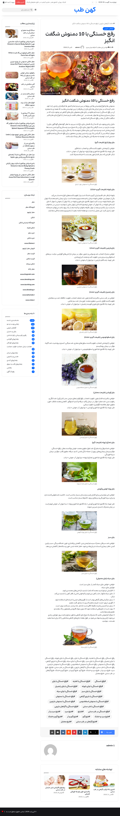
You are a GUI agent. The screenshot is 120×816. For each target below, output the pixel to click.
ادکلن (33, 217)
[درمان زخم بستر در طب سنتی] (11, 96)
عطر (33, 202)
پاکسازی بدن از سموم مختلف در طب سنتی (29, 146)
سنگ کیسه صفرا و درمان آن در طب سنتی (28, 32)
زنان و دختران (11, 331)
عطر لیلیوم (31, 212)
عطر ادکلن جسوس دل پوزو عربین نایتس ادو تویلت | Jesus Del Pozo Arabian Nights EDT (22, 64)
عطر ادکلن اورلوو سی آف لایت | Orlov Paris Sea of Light (21, 54)
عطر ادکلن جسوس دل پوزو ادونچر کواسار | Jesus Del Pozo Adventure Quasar (22, 177)
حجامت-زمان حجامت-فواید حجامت (19, 346)
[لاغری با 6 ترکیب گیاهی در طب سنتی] (104, 781)
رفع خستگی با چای (59, 681)
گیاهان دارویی (104, 24)
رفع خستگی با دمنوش (65, 696)
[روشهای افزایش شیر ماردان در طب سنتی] (54, 780)
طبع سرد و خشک (102, 716)
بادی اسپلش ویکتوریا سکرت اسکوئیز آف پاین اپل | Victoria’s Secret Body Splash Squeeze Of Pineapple (20, 125)
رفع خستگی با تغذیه (81, 681)
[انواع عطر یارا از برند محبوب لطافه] (11, 106)
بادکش (9, 368)
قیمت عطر (31, 254)
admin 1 (77, 47)
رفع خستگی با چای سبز (90, 691)
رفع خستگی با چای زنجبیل (65, 686)
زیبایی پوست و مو (13, 324)
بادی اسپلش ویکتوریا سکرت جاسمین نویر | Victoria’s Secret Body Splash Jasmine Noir (21, 44)
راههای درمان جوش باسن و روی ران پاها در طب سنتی (27, 75)
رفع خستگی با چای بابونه (92, 686)
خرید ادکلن (31, 238)
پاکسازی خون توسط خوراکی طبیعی (80, 793)
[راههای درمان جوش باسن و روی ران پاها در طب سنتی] (11, 75)
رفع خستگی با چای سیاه (66, 691)
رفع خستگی (100, 681)
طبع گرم (86, 716)
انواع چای (57, 115)
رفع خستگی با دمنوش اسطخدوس (93, 701)
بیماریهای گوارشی (13, 339)
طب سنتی (103, 298)
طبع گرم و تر (72, 716)
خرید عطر (31, 233)
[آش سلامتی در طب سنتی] (11, 87)
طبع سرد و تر (53, 711)
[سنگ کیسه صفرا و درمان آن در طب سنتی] (11, 33)
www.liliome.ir (29, 243)
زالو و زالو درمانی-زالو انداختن (16, 335)
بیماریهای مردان (12, 353)
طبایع (80, 711)
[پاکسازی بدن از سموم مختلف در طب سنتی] (11, 145)
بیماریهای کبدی (12, 360)
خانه (111, 24)
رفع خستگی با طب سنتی (92, 706)
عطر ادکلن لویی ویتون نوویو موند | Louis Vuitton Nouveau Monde (20, 135)
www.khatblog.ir (29, 290)
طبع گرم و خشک (54, 716)
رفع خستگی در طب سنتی (98, 711)
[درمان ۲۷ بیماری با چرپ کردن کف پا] (11, 116)
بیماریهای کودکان (13, 343)
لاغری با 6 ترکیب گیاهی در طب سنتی (104, 790)
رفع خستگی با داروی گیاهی (90, 696)
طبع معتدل (65, 721)
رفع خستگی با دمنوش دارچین (62, 701)
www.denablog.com (27, 279)
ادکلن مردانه (30, 264)
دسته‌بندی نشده (13, 320)
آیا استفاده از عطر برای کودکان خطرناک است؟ (41, 2)
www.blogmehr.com (27, 274)
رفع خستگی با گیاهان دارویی (65, 706)
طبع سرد (68, 711)
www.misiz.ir (30, 300)
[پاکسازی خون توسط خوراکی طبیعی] (79, 782)
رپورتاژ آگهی (11, 371)
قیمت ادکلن (30, 259)
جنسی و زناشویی (13, 356)
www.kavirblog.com (28, 285)
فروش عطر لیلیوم (28, 248)
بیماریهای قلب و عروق (14, 364)
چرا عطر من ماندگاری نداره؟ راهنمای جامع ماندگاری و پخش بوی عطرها (21, 155)
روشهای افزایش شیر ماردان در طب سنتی (55, 788)
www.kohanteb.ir (28, 295)
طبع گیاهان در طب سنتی (86, 721)
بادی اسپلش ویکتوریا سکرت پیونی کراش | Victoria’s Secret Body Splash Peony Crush (20, 166)
